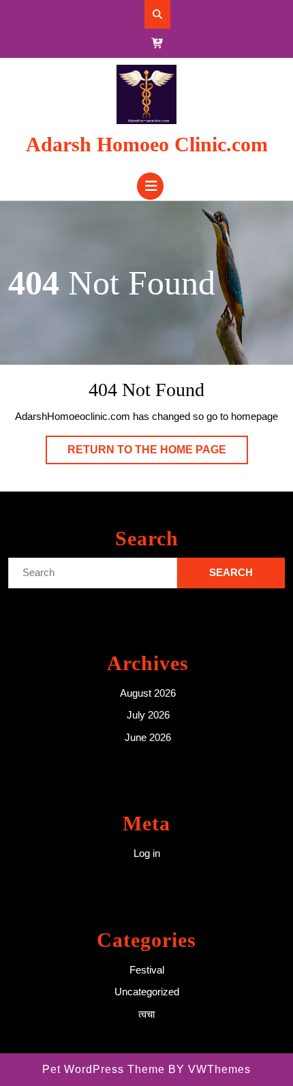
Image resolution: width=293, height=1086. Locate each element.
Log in (147, 853)
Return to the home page (157, 453)
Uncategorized (146, 991)
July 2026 (148, 715)
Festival (146, 970)
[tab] (150, 186)
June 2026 (148, 737)
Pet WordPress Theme (103, 1069)
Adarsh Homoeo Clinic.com (147, 144)
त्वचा (146, 1014)
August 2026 (148, 693)
